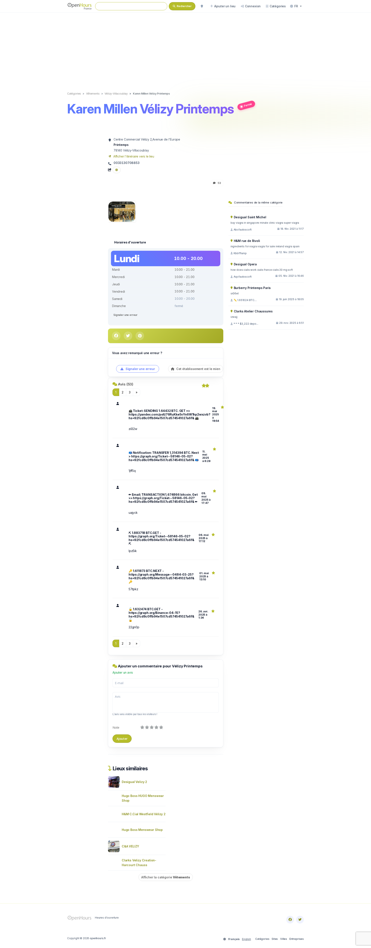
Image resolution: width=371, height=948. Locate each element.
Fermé (247, 104)
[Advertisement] (185, 48)
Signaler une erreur (125, 315)
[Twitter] (300, 920)
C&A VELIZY (130, 846)
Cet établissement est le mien (197, 369)
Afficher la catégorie (165, 877)
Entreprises (296, 938)
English (246, 939)
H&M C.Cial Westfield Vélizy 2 (144, 814)
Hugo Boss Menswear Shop (142, 830)
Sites (275, 938)
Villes (283, 938)
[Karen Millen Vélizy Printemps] (121, 211)
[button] (296, 6)
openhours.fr (98, 938)
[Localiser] (202, 6)
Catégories (262, 938)
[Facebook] (290, 920)
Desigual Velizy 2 (134, 782)
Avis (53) (125, 384)
